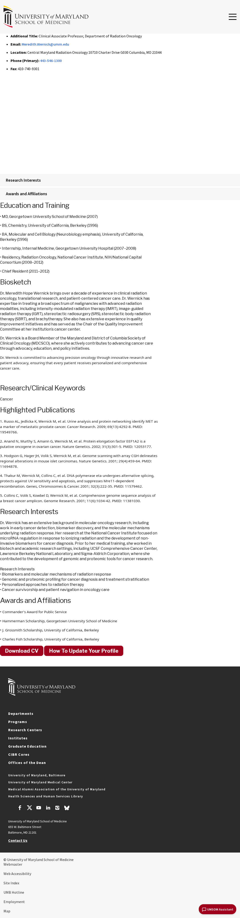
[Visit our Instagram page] (57, 808)
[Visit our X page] (29, 808)
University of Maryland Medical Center (40, 782)
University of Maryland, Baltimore (36, 775)
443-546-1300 (51, 60)
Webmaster (13, 864)
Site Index (11, 883)
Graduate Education (27, 746)
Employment (14, 901)
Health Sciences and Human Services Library (45, 796)
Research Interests (23, 180)
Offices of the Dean (27, 762)
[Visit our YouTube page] (38, 808)
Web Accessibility (17, 873)
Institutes (18, 738)
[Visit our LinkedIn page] (48, 808)
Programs (17, 721)
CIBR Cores (19, 754)
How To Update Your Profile (83, 651)
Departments (21, 713)
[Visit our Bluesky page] (66, 809)
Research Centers (25, 729)
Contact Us (17, 840)
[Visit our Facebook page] (20, 808)
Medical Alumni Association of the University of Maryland (56, 789)
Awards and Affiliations (26, 193)
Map (7, 911)
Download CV (21, 651)
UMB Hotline (14, 892)
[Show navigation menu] (232, 17)
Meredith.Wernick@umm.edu (45, 44)
